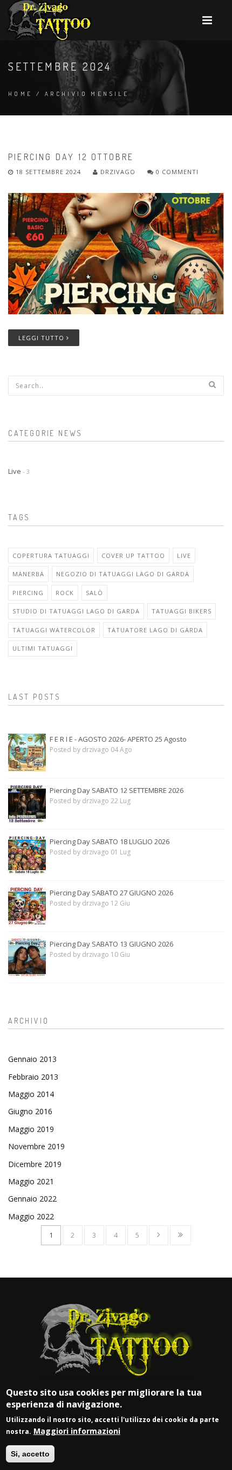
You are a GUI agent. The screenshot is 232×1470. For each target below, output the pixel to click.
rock (65, 593)
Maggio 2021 (31, 1181)
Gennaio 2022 (32, 1198)
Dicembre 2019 (35, 1164)
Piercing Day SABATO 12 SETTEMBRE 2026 (116, 790)
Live (19, 471)
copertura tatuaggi (51, 555)
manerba (28, 574)
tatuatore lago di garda (155, 630)
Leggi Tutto (42, 338)
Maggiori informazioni (76, 1431)
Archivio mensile (87, 94)
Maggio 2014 (31, 1094)
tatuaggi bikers (181, 611)
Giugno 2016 (30, 1111)
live (184, 555)
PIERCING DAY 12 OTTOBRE (71, 156)
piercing (28, 593)
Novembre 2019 (36, 1146)
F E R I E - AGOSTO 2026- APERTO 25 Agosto (118, 739)
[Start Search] (212, 384)
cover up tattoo (133, 555)
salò (94, 593)
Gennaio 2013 (32, 1059)
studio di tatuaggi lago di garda (76, 611)
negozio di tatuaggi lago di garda (122, 574)
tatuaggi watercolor (53, 630)
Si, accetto (30, 1454)
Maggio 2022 (31, 1216)
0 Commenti (176, 172)
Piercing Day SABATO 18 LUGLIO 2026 (109, 841)
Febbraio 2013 (33, 1077)
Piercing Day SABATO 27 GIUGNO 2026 (111, 893)
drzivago (116, 172)
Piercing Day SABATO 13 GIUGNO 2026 (111, 944)
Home (20, 94)
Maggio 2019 (31, 1129)
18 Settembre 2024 (48, 172)
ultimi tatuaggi (42, 648)
